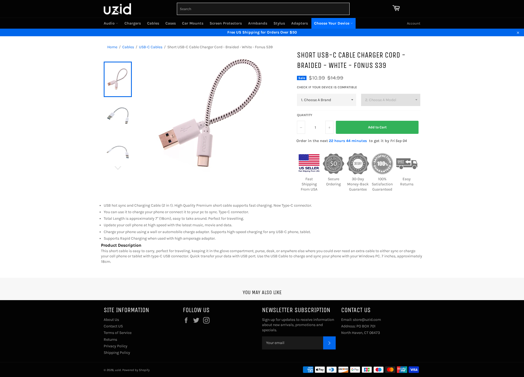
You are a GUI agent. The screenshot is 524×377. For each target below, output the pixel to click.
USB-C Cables (150, 47)
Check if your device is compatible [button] (327, 87)
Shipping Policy (117, 352)
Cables (153, 23)
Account (413, 23)
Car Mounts (192, 23)
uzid (118, 370)
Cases (170, 23)
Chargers (132, 23)
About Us (111, 319)
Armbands (257, 23)
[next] (118, 168)
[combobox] (263, 9)
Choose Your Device (332, 23)
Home (112, 47)
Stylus (279, 23)
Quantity (304, 115)
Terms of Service (118, 332)
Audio (110, 23)
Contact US (113, 326)
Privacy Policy (115, 346)
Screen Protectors (226, 23)
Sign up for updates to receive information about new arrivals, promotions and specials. (298, 325)
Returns (110, 339)
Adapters (299, 23)
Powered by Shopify (136, 370)
